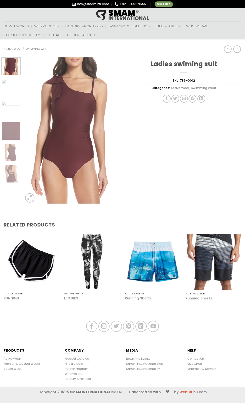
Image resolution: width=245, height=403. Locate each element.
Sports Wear (12, 369)
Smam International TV (143, 369)
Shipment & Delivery (201, 369)
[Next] (111, 130)
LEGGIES (71, 298)
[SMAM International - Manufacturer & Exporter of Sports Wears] (122, 15)
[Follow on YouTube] (153, 326)
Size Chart (194, 364)
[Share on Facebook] (167, 99)
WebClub (187, 392)
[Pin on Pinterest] (192, 99)
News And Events (138, 359)
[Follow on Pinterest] (128, 326)
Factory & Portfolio (84, 26)
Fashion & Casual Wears (22, 364)
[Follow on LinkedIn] (141, 326)
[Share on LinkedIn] (201, 99)
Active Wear (13, 49)
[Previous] (31, 130)
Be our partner (81, 35)
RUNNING (11, 298)
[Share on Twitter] (175, 99)
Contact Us (195, 359)
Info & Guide (167, 26)
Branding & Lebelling (127, 26)
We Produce (45, 26)
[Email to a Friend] (184, 99)
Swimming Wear (36, 49)
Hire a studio (74, 364)
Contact (54, 35)
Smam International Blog (144, 364)
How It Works (16, 26)
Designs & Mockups (23, 35)
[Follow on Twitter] (116, 326)
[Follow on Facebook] (91, 326)
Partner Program (76, 369)
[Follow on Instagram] (104, 326)
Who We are (197, 26)
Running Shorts (138, 298)
